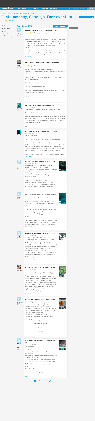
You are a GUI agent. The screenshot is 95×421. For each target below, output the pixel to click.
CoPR (18, 33)
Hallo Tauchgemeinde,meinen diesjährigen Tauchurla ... (41, 131)
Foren (29, 8)
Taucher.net (7, 8)
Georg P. (19, 65)
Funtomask (19, 108)
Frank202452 (20, 236)
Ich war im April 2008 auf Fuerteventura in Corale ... (40, 194)
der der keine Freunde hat (19, 345)
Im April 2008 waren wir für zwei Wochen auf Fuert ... (41, 267)
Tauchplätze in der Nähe (8, 34)
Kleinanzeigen (44, 8)
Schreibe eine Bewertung (86, 17)
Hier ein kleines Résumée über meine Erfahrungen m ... (41, 30)
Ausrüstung (36, 8)
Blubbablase (20, 270)
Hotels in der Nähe (8, 38)
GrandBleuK (20, 134)
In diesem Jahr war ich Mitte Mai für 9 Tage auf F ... (40, 233)
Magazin (53, 8)
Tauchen (18, 8)
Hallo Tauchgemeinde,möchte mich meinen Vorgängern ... (42, 62)
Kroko (18, 197)
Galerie (24, 8)
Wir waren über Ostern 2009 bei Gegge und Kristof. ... (40, 161)
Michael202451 (20, 302)
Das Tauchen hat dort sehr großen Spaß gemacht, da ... (41, 299)
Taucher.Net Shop (90, 8)
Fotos (4, 31)
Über (4, 25)
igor (18, 164)
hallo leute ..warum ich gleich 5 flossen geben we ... (40, 105)
